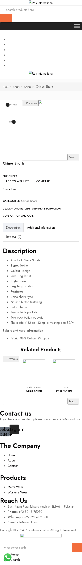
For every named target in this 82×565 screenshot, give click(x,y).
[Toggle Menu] (77, 26)
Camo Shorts (34, 387)
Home (6, 87)
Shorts (16, 87)
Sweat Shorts (64, 391)
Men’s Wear (15, 487)
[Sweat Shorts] (64, 370)
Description (13, 227)
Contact (13, 466)
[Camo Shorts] (34, 370)
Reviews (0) (13, 237)
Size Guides (10, 176)
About (11, 460)
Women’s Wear (17, 492)
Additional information (41, 227)
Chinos (27, 87)
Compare (43, 181)
